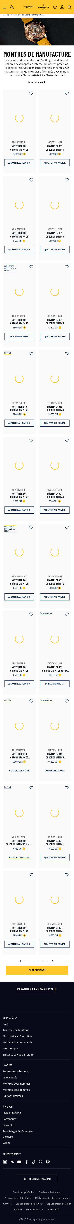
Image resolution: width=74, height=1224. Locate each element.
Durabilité (9, 1125)
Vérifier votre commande (18, 1042)
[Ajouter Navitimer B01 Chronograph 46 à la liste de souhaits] (30, 93)
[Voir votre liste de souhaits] (55, 7)
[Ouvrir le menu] (5, 7)
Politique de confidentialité (17, 1198)
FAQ (5, 1024)
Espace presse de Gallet (59, 1204)
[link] (37, 970)
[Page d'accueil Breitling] (37, 7)
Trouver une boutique (16, 1030)
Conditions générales (23, 1192)
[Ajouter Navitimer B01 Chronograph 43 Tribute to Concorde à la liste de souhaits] (30, 788)
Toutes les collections (16, 1071)
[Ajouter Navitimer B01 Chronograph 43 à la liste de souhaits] (65, 267)
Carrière (8, 1136)
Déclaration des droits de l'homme (52, 1198)
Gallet (6, 1142)
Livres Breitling (12, 1113)
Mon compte (10, 1048)
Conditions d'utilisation (49, 1192)
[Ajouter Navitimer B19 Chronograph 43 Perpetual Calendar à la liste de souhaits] (30, 354)
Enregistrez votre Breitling (18, 1054)
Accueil (6, 15)
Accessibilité (54, 1209)
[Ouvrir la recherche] (12, 7)
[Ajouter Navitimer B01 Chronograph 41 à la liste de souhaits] (65, 788)
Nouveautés (10, 1077)
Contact (18, 1209)
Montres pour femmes (16, 1089)
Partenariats (10, 1119)
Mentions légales (34, 1209)
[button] (69, 7)
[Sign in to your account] (62, 7)
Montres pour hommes (17, 1083)
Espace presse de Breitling (29, 1204)
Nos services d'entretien (17, 1036)
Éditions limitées (13, 1096)
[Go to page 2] (53, 961)
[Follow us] (5, 1162)
